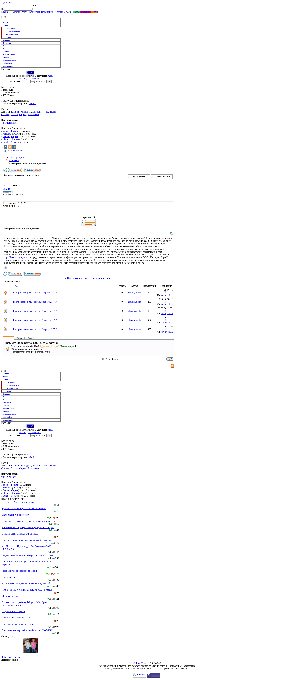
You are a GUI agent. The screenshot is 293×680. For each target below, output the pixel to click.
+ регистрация (8, 122)
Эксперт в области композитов (18, 502)
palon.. (6, 131)
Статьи (59, 12)
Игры (95, 12)
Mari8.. (32, 103)
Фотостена (7, 49)
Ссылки (68, 12)
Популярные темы (13, 31)
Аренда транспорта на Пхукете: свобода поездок (27, 589)
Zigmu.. (6, 139)
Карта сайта (7, 63)
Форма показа (163, 177)
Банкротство (8, 577)
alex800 (7, 189)
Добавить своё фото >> (13, 657)
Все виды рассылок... (30, 78)
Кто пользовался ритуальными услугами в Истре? (28, 527)
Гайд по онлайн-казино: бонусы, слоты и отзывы (27, 555)
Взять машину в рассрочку (15, 514)
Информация (8, 66)
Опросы (6, 57)
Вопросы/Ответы (9, 54)
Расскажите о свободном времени (19, 570)
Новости (15, 12)
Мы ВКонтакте (14, 150)
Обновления (10, 28)
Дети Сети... (141, 663)
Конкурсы (34, 12)
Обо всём (14, 160)
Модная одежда (10, 596)
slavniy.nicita (134, 292)
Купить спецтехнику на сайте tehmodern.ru (24, 508)
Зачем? (50, 76)
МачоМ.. (7, 133)
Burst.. (6, 142)
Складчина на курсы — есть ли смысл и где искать (28, 521)
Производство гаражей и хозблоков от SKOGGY (27, 630)
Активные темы (12, 34)
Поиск (19, 338)
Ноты (76, 12)
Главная (5, 12)
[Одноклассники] (10, 147)
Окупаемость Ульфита (13, 611)
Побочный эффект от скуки (16, 617)
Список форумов (16, 157)
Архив (8, 37)
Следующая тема (100, 278)
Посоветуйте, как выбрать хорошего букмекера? (27, 540)
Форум (24, 12)
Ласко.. (6, 136)
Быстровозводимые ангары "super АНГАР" (35, 292)
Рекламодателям (9, 60)
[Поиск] (2, 9)
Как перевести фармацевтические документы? (26, 583)
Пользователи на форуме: (12, 338)
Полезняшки (47, 12)
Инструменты (140, 177)
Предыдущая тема (77, 278)
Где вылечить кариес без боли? (18, 624)
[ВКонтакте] (5, 147)
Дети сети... (7, 2)
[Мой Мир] (14, 147)
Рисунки (85, 12)
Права (30, 338)
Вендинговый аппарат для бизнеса (20, 533)
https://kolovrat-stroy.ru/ (15, 257)
